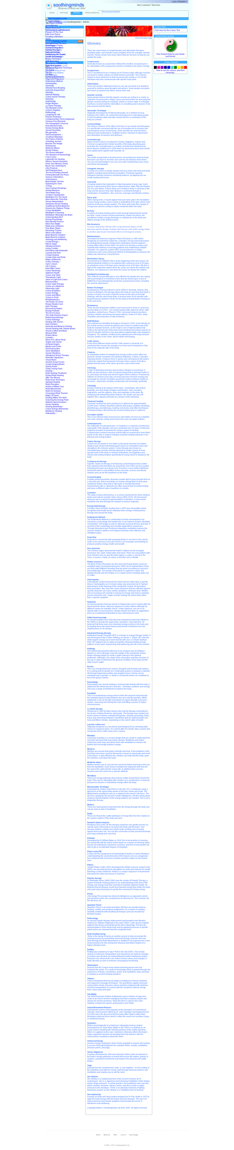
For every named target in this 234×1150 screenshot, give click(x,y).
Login (174, 1)
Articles (76, 13)
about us (106, 1135)
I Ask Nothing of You (56, 70)
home (98, 1135)
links (115, 1135)
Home (52, 13)
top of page (133, 1135)
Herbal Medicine (92, 13)
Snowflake (52, 75)
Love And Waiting (55, 73)
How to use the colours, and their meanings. (170, 71)
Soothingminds (74, 22)
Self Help (64, 13)
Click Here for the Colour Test (167, 30)
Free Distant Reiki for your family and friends (170, 55)
